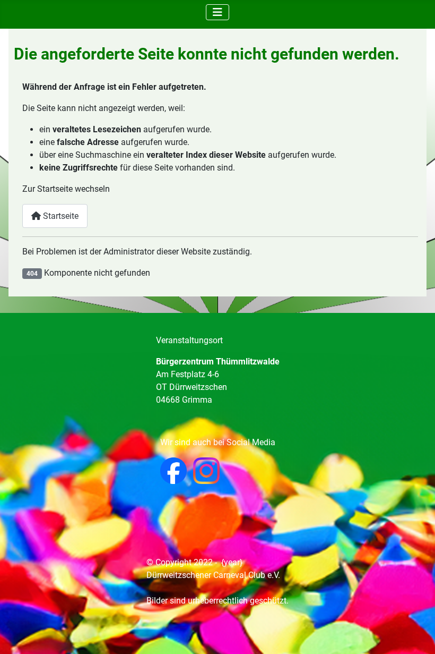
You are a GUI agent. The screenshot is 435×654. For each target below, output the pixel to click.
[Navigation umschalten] (217, 12)
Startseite (60, 216)
